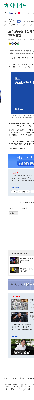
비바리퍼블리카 (23, 192)
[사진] (19, 304)
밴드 (18, 43)
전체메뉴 (5, 13)
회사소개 (6, 378)
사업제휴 (22, 378)
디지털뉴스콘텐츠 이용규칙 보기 (20, 208)
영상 (16, 13)
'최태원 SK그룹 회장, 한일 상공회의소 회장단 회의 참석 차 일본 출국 (22, 352)
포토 (24, 13)
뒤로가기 (14, 213)
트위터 (15, 43)
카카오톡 (10, 43)
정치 (29, 13)
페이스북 (12, 43)
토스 (13, 192)
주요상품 (14, 378)
